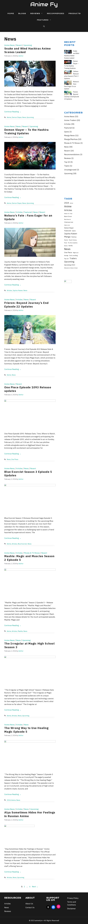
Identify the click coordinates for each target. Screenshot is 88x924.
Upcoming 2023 (69, 265)
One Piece (14, 459)
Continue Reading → (12, 111)
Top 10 (67, 162)
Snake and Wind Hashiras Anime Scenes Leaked (27, 50)
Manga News (69, 135)
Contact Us (29, 907)
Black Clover (68, 216)
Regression (75, 252)
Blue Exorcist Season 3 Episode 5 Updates (28, 473)
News (24, 117)
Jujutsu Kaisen (18, 290)
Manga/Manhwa (70, 139)
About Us (29, 903)
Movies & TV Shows (32, 553)
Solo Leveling (73, 255)
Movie (65, 243)
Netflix (71, 245)
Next (35, 886)
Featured (43, 20)
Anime (9, 117)
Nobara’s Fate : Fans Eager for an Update (28, 217)
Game (66, 132)
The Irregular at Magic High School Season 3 (29, 645)
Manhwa (73, 237)
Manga (67, 236)
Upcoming (28, 45)
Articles (19, 212)
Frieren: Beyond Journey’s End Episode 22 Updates (26, 304)
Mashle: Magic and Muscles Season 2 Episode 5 (29, 558)
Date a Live (67, 225)
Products (74, 13)
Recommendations (72, 154)
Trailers (73, 258)
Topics (66, 166)
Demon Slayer (17, 117)
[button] (44, 26)
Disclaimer (71, 908)
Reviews (35, 13)
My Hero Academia (72, 243)
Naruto (66, 245)
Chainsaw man (68, 222)
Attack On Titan (68, 213)
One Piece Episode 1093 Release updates (27, 389)
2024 (9, 800)
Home (10, 13)
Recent (19, 45)
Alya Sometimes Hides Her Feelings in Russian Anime (29, 814)
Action (71, 203)
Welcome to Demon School (70, 268)
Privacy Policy (72, 898)
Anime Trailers (70, 120)
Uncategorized (70, 169)
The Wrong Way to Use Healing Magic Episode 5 (26, 729)
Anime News (9, 45)
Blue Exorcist (22, 544)
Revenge (66, 255)
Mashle (20, 631)
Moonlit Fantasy (73, 240)
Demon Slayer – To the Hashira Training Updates (26, 131)
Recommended (55, 13)
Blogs (22, 13)
